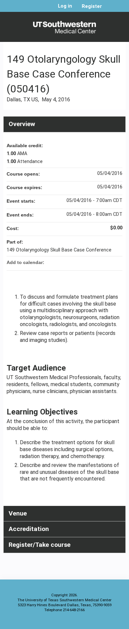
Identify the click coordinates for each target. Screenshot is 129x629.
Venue (18, 513)
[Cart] (109, 10)
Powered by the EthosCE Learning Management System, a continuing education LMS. (102, 622)
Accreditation (29, 529)
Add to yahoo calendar (100, 262)
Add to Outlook (117, 262)
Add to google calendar (91, 262)
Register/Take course (39, 544)
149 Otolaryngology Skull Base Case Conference (59, 250)
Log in (65, 6)
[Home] (64, 25)
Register (92, 6)
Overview (22, 124)
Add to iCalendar (108, 262)
